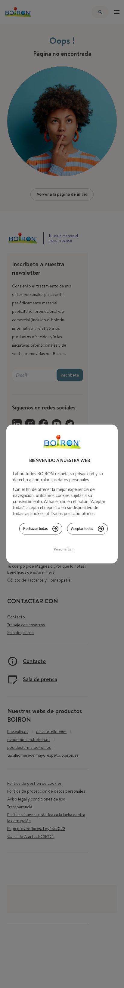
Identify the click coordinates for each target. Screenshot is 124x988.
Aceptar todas (82, 529)
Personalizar (63, 549)
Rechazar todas (35, 529)
